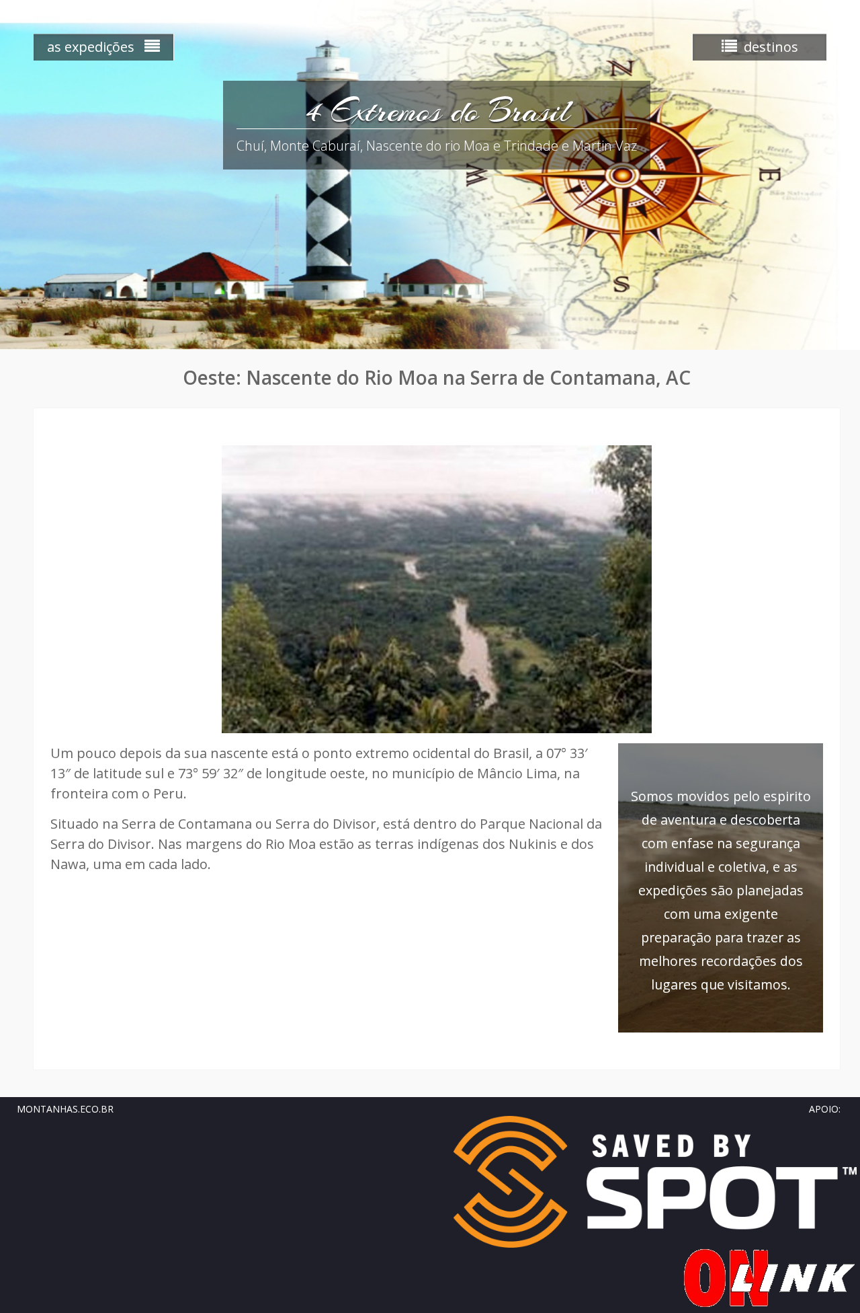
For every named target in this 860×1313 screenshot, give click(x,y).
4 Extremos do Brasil (437, 111)
